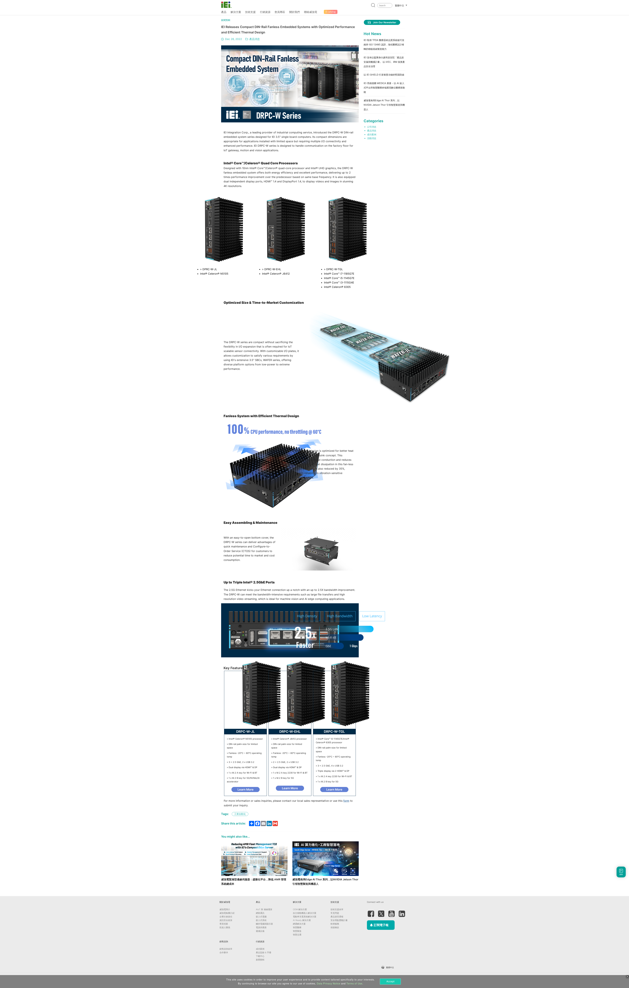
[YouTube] (391, 912)
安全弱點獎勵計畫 (339, 920)
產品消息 (254, 39)
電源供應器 (261, 927)
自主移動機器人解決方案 (304, 913)
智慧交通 (297, 934)
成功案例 (371, 134)
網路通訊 (260, 913)
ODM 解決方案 (300, 909)
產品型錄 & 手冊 (263, 952)
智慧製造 (297, 931)
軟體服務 (335, 923)
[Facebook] (371, 912)
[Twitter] (381, 912)
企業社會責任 (225, 916)
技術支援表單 (337, 909)
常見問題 (335, 913)
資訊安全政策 (225, 920)
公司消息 (371, 126)
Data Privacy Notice (328, 983)
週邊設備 (260, 931)
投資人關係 (224, 927)
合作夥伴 (223, 952)
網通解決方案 (299, 923)
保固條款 (335, 927)
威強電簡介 (224, 909)
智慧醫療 (297, 927)
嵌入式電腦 (261, 916)
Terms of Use (354, 983)
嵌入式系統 (261, 920)
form (346, 800)
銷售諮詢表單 (225, 949)
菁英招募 (223, 923)
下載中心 (260, 956)
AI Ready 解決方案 (302, 920)
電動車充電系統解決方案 (304, 916)
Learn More (246, 789)
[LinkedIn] (402, 912)
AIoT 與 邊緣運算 (264, 909)
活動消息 (371, 138)
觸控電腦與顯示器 (264, 923)
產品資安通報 (337, 916)
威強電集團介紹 (226, 913)
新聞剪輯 (225, 20)
